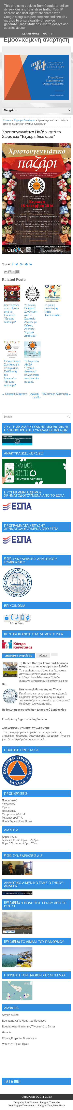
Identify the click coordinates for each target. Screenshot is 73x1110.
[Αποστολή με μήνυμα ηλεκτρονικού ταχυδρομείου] (6, 272)
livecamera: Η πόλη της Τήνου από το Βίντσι (28, 1026)
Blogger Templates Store (51, 1105)
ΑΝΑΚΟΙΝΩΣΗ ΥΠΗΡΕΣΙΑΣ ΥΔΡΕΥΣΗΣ (25, 728)
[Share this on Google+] (21, 264)
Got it (47, 33)
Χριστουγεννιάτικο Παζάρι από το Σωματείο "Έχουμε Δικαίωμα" (31, 134)
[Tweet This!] (16, 264)
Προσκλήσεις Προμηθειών (17, 821)
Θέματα (43, 655)
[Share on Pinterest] (26, 264)
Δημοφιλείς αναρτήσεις (18, 655)
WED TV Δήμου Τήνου (15, 1043)
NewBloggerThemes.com (22, 1105)
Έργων (6, 807)
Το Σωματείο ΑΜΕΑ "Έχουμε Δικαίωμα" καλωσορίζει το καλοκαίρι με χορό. (31, 371)
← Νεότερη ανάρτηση (14, 393)
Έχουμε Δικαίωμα (24, 120)
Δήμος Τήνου (9, 836)
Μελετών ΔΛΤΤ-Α (12, 817)
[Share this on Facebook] (12, 264)
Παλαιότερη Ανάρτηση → (56, 393)
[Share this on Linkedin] (31, 264)
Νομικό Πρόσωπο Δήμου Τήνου (20, 843)
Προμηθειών (9, 810)
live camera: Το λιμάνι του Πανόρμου (24, 1020)
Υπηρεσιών (8, 803)
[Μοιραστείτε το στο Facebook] (17, 272)
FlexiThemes (31, 1102)
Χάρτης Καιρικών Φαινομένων (19, 1038)
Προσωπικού (9, 800)
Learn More (30, 33)
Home (7, 120)
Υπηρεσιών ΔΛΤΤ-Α (14, 814)
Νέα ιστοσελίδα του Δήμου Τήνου (40, 689)
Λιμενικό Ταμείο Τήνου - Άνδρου (20, 840)
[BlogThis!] (10, 272)
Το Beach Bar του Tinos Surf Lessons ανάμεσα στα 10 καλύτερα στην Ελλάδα (43, 665)
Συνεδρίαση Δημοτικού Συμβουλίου (24, 719)
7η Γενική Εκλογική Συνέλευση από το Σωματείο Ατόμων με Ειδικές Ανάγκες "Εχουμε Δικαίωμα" (30, 320)
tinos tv (7, 1032)
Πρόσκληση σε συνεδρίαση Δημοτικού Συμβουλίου (34, 709)
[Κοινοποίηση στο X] (14, 272)
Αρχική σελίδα (10, 1014)
